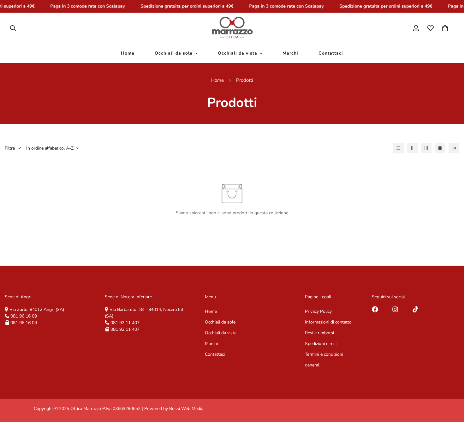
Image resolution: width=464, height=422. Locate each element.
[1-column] (398, 148)
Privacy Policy (318, 311)
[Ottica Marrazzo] (232, 28)
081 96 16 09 (23, 316)
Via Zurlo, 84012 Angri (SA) (36, 309)
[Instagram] (395, 309)
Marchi (290, 53)
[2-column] (412, 148)
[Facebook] (375, 309)
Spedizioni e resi (320, 344)
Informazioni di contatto (328, 322)
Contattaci (330, 53)
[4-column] (440, 148)
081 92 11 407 (125, 323)
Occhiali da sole (174, 53)
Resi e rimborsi (319, 333)
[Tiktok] (415, 309)
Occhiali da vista (237, 53)
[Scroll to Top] (451, 387)
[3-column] (426, 148)
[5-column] (454, 148)
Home (127, 53)
